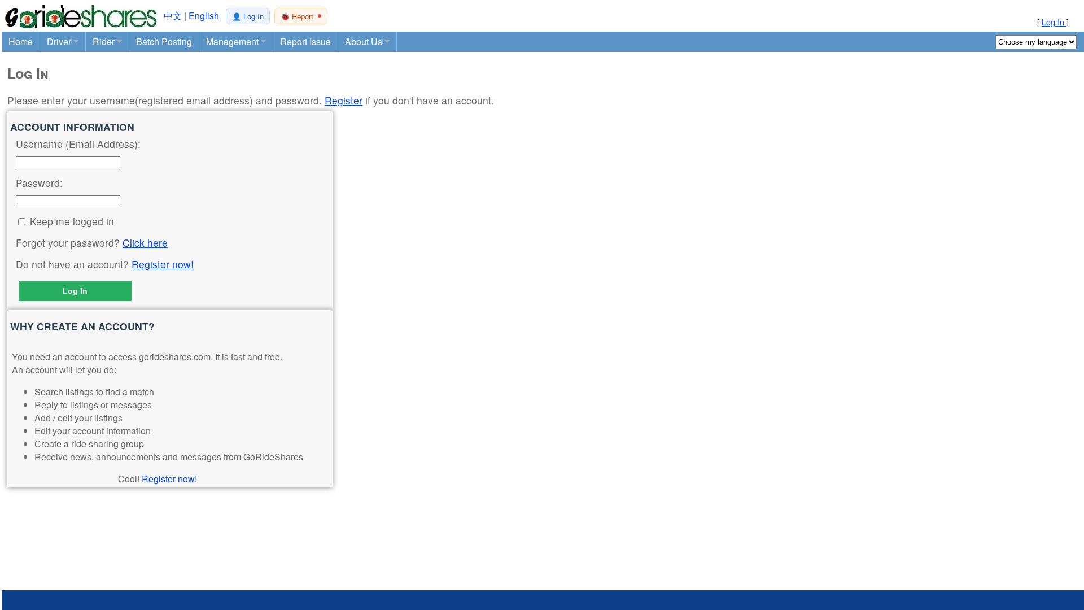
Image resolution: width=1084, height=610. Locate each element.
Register (343, 100)
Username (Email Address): (78, 144)
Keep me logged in (72, 221)
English (204, 15)
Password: (39, 183)
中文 (173, 15)
